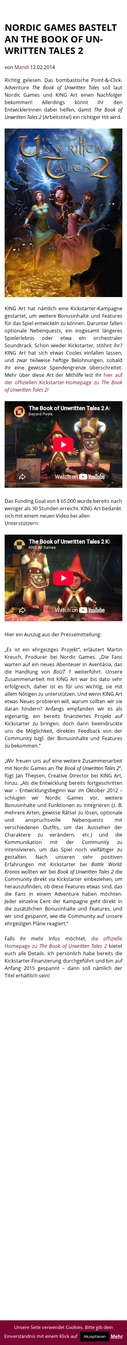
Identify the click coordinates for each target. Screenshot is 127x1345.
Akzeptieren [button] (95, 1336)
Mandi (22, 67)
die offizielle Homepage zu (63, 942)
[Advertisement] (63, 1051)
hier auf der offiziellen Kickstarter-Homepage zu (63, 382)
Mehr (117, 1336)
